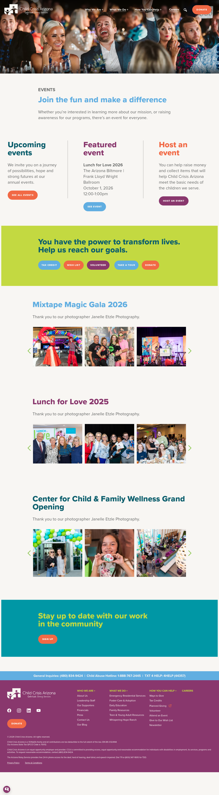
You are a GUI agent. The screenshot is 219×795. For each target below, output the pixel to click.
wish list (73, 265)
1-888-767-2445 (129, 675)
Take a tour (126, 265)
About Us (82, 696)
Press (80, 715)
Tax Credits (155, 700)
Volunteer (154, 710)
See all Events (23, 195)
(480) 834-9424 (71, 675)
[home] (28, 9)
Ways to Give (156, 696)
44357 (180, 675)
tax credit (49, 265)
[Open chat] (6, 789)
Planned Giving (157, 705)
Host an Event (173, 201)
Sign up (47, 639)
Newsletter (155, 725)
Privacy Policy (13, 763)
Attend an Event (158, 715)
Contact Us (83, 720)
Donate (201, 9)
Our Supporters (85, 705)
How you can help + (163, 691)
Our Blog (82, 724)
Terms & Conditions (33, 763)
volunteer (98, 265)
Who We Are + (86, 691)
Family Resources (119, 710)
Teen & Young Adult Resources (127, 715)
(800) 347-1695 (132, 757)
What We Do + (119, 691)
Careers (187, 691)
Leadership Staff (86, 700)
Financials (82, 710)
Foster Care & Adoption (123, 700)
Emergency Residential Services (127, 696)
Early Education (118, 705)
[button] (94, 10)
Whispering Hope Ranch (123, 720)
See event (95, 206)
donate (150, 265)
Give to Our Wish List (161, 720)
